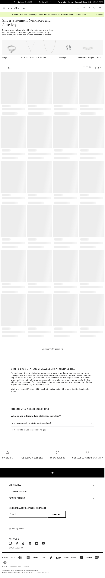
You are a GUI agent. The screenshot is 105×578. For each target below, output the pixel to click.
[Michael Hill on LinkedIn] (35, 539)
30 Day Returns (56, 454)
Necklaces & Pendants (30, 58)
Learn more (26, 563)
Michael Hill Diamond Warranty (85, 454)
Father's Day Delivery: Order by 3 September (74, 2)
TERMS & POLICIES (16, 494)
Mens (99, 58)
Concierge (7, 454)
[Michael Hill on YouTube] (42, 539)
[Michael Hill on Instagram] (9, 539)
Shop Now (81, 14)
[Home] (16, 7)
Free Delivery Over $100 (23, 2)
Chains (43, 58)
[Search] (78, 7)
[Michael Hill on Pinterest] (29, 539)
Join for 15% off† (45, 2)
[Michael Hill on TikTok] (22, 539)
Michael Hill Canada (42, 569)
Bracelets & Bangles (86, 58)
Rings (4, 58)
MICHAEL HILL (14, 481)
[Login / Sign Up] (89, 7)
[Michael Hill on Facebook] (16, 539)
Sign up (55, 510)
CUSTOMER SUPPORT (17, 488)
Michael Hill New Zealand (26, 569)
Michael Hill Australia (9, 569)
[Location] (83, 7)
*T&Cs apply (99, 14)
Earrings (62, 58)
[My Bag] (100, 7)
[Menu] (3, 7)
